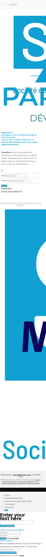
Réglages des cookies (33, 483)
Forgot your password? (11, 191)
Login (3, 538)
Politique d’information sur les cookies (14, 483)
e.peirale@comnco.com (22, 475)
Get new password (8, 552)
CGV (37, 481)
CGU (15, 481)
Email (3, 176)
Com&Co (37, 480)
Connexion (13, 4)
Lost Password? (12, 538)
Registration (6, 188)
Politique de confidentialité (26, 481)
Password (5, 181)
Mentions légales (7, 481)
